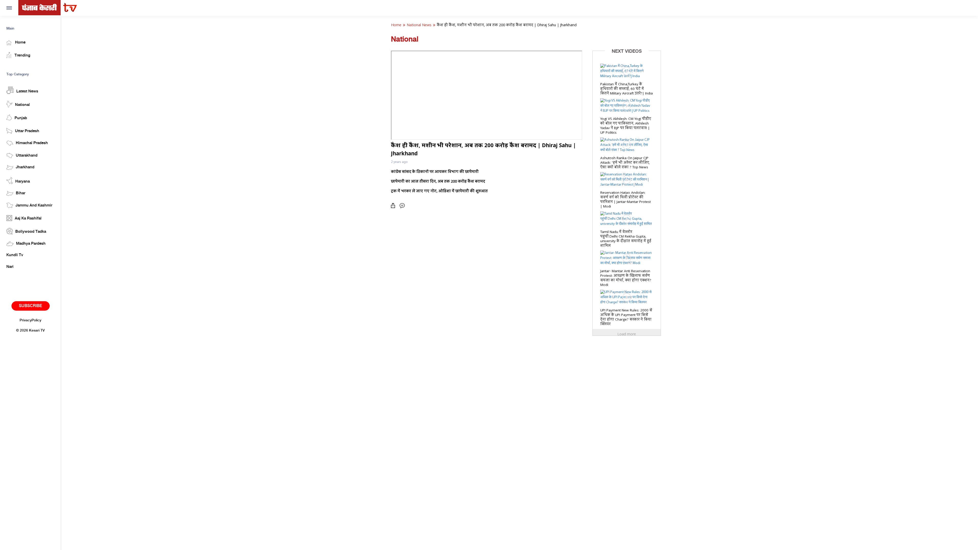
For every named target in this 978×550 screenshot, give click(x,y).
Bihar (20, 193)
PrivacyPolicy (30, 320)
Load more (626, 334)
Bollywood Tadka (30, 232)
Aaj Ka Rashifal (28, 218)
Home (19, 42)
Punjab (21, 118)
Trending (21, 55)
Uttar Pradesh (27, 131)
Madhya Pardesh (31, 244)
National (22, 105)
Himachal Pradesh (32, 143)
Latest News (27, 91)
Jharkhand (25, 167)
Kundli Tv (14, 255)
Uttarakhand (26, 156)
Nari (9, 267)
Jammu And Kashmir (34, 205)
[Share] (394, 206)
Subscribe (30, 306)
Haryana (22, 182)
